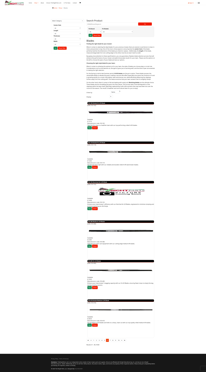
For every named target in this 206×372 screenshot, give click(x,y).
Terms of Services (64, 359)
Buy (89, 128)
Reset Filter (62, 48)
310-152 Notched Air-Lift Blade (97, 182)
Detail (95, 128)
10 (118, 340)
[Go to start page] (88, 340)
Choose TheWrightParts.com (53, 3)
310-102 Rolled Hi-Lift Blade (96, 103)
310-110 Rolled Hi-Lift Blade (96, 143)
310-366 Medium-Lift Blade (96, 221)
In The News (67, 3)
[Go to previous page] (91, 340)
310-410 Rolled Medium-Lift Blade (98, 300)
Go (55, 48)
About (42, 3)
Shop (35, 3)
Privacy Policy (54, 359)
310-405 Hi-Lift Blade (94, 261)
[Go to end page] (124, 340)
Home (30, 3)
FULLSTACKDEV (79, 369)
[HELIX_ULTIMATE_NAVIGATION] (199, 2)
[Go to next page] (121, 340)
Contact (75, 3)
